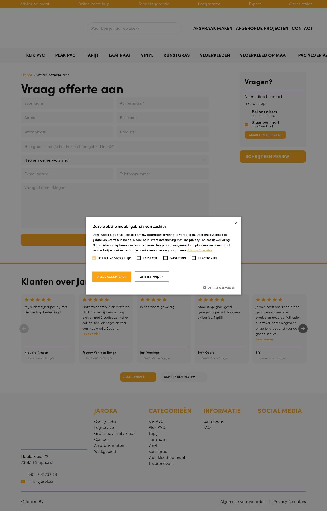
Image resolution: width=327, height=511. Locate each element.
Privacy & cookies (199, 250)
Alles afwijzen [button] (152, 276)
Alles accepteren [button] (112, 276)
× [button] (236, 221)
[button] (163, 287)
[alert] (163, 255)
